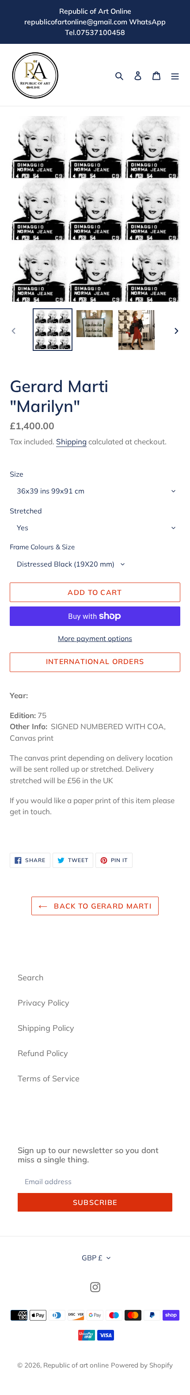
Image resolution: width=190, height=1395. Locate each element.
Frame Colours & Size (42, 547)
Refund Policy (43, 1053)
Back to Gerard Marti (102, 906)
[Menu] (175, 75)
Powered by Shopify (142, 1365)
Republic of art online (76, 1365)
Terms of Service (49, 1078)
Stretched (26, 510)
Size (16, 474)
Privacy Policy (43, 1003)
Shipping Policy (46, 1028)
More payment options (95, 638)
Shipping (71, 441)
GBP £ (92, 1257)
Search (31, 977)
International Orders (95, 661)
